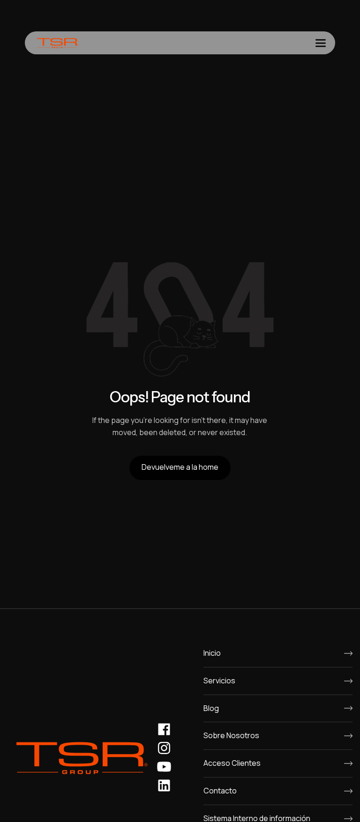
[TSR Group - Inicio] (57, 43)
